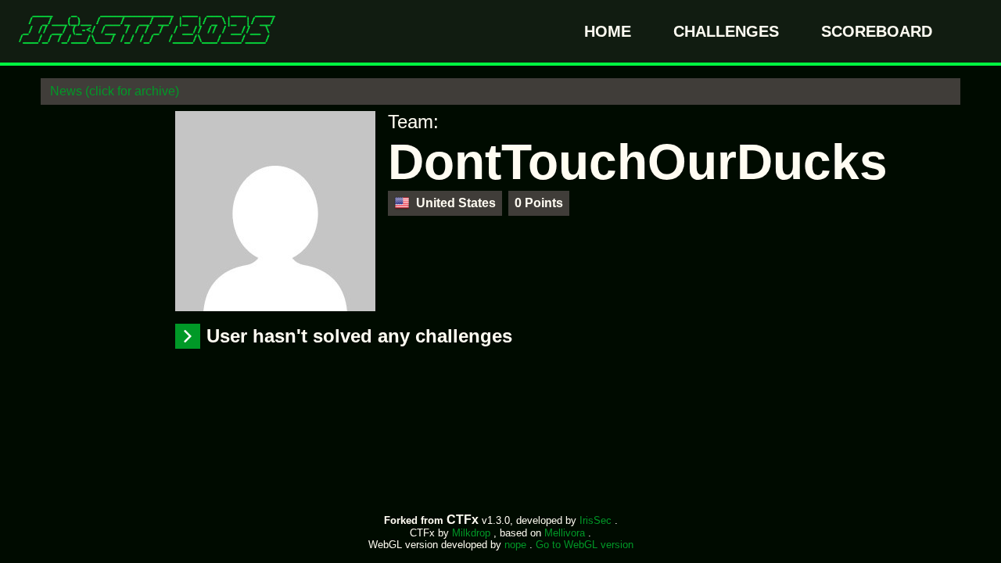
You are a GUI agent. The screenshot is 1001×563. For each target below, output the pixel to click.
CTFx (464, 519)
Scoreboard (876, 31)
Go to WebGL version (584, 544)
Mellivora (566, 533)
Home (610, 31)
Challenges (728, 31)
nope (516, 544)
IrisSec (597, 520)
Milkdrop (472, 533)
